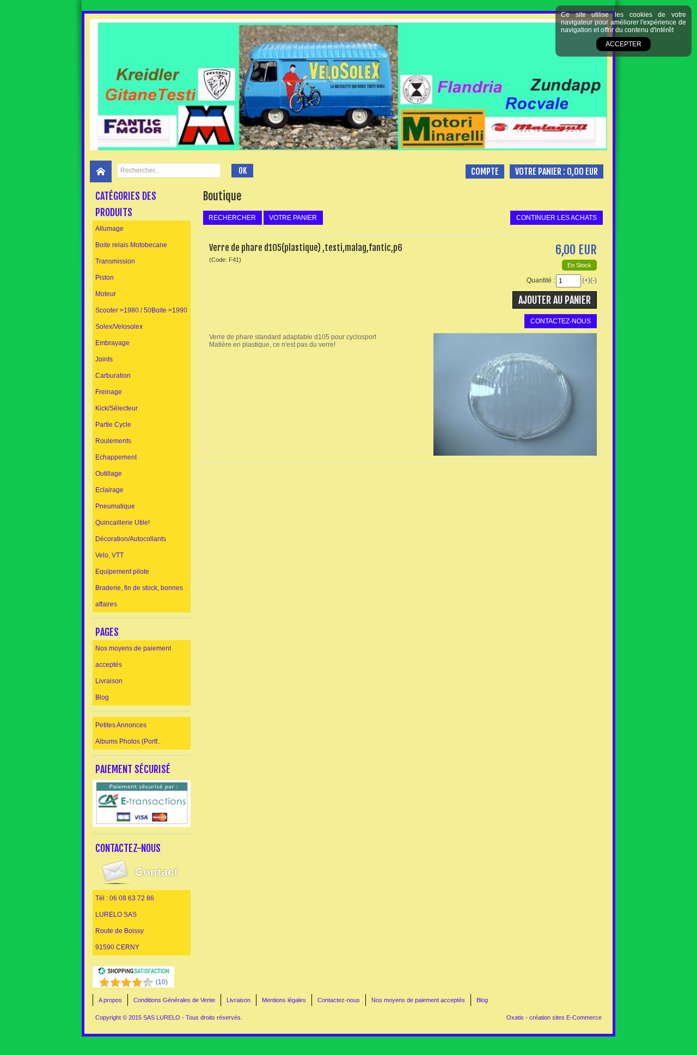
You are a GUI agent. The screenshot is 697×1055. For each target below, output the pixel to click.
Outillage (108, 473)
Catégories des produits (125, 204)
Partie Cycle (113, 424)
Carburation (113, 375)
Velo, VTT (109, 555)
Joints (104, 359)
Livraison (109, 681)
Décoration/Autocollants (130, 539)
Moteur (105, 294)
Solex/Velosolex (119, 326)
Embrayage (112, 343)
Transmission (115, 261)
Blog (102, 697)
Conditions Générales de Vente (174, 1000)
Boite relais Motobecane (131, 245)
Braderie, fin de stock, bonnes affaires (139, 596)
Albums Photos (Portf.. (128, 741)
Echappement (116, 457)
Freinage (108, 392)
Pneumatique (115, 506)
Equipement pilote (122, 571)
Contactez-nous (338, 1000)
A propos (110, 1000)
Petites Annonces (120, 725)
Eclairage (109, 490)
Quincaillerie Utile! (122, 522)
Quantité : (541, 280)
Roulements (113, 441)
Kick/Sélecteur (116, 408)
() (162, 982)
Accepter (623, 44)
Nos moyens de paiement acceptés (133, 656)
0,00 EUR (582, 171)
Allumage (109, 228)
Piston (104, 277)
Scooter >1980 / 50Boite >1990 (141, 310)
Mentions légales (284, 1000)
